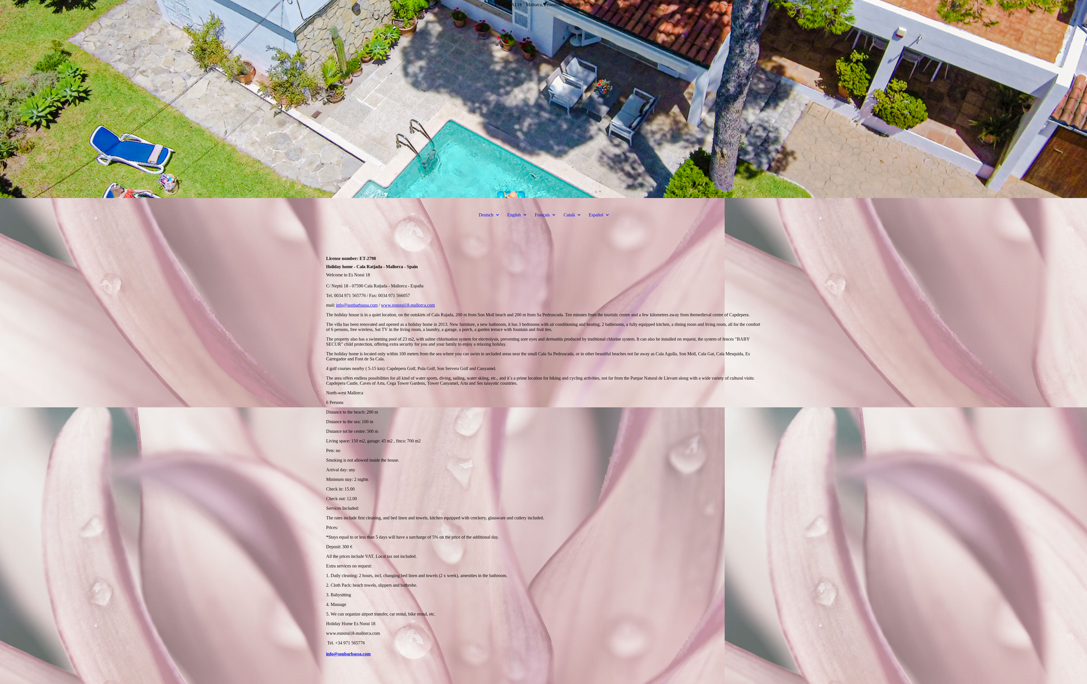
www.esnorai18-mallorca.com (408, 305)
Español (596, 214)
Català (569, 214)
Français (542, 214)
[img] (543, 99)
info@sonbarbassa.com (357, 305)
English (514, 214)
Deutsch (486, 214)
